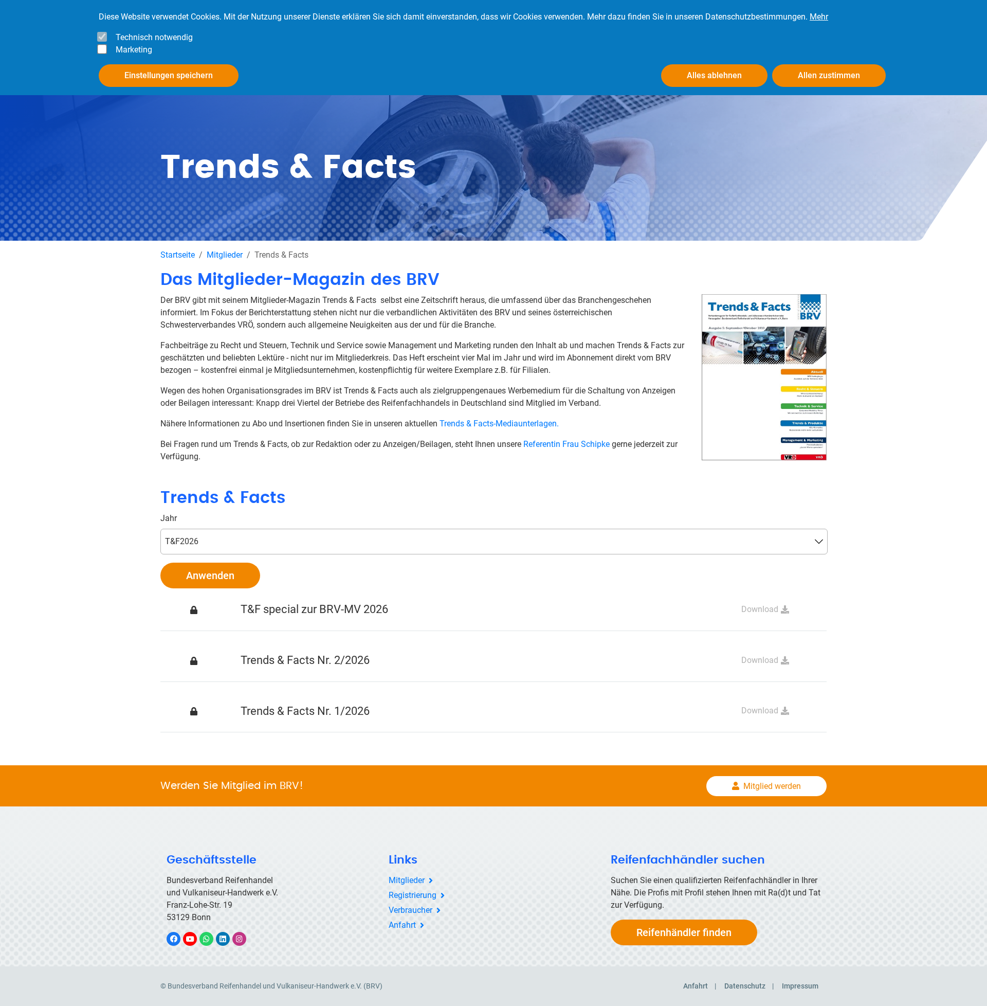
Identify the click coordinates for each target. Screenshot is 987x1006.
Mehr (819, 17)
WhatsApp (211, 939)
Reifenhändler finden (684, 932)
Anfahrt (402, 925)
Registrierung (412, 895)
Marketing (134, 50)
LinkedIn (228, 939)
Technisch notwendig (154, 37)
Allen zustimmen (829, 75)
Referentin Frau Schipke (565, 444)
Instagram (244, 939)
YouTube (195, 939)
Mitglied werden (772, 786)
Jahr (168, 518)
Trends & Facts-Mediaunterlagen (498, 423)
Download (759, 609)
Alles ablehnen (714, 75)
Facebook (178, 939)
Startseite (177, 255)
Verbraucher (410, 910)
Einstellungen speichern (168, 75)
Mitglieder (225, 255)
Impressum (800, 986)
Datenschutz (744, 986)
